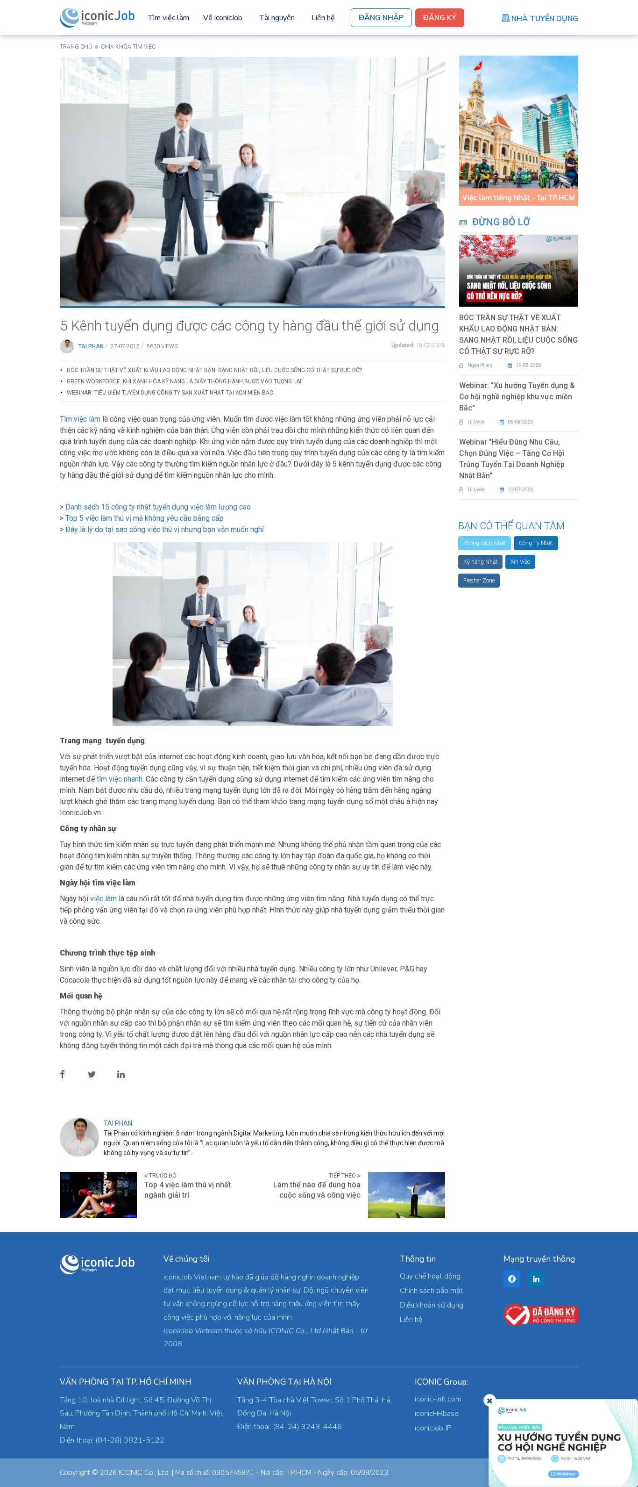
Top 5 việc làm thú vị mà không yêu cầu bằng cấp (144, 518)
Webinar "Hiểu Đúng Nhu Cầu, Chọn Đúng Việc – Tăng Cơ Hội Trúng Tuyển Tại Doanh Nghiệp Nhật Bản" (512, 459)
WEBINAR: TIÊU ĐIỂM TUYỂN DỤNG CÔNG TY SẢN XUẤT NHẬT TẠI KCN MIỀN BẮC (170, 392)
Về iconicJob (222, 18)
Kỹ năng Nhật (480, 562)
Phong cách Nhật (484, 543)
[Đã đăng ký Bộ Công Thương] (540, 1314)
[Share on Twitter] (99, 1074)
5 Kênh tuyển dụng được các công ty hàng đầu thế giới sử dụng (249, 325)
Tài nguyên (277, 18)
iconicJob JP (433, 1428)
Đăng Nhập (381, 18)
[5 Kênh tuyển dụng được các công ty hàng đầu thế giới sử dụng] (252, 181)
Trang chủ (76, 46)
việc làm (103, 898)
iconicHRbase (437, 1413)
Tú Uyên (476, 421)
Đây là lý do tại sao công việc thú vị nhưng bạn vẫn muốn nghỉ (164, 529)
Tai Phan (91, 346)
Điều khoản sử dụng (431, 1305)
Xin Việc (520, 562)
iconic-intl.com (438, 1399)
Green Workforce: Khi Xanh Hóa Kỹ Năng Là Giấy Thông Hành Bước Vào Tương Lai (184, 381)
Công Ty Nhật (536, 543)
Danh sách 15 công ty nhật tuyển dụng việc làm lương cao (158, 507)
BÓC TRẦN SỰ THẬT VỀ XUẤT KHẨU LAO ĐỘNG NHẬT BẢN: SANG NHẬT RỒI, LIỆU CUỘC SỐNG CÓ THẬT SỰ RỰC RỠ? (214, 370)
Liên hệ (323, 18)
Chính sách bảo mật (431, 1291)
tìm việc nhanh (119, 779)
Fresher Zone (479, 580)
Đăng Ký (439, 18)
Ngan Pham (480, 365)
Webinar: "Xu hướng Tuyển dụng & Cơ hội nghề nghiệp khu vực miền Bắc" (517, 396)
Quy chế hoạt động (430, 1276)
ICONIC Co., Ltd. (144, 1472)
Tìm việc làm (168, 18)
